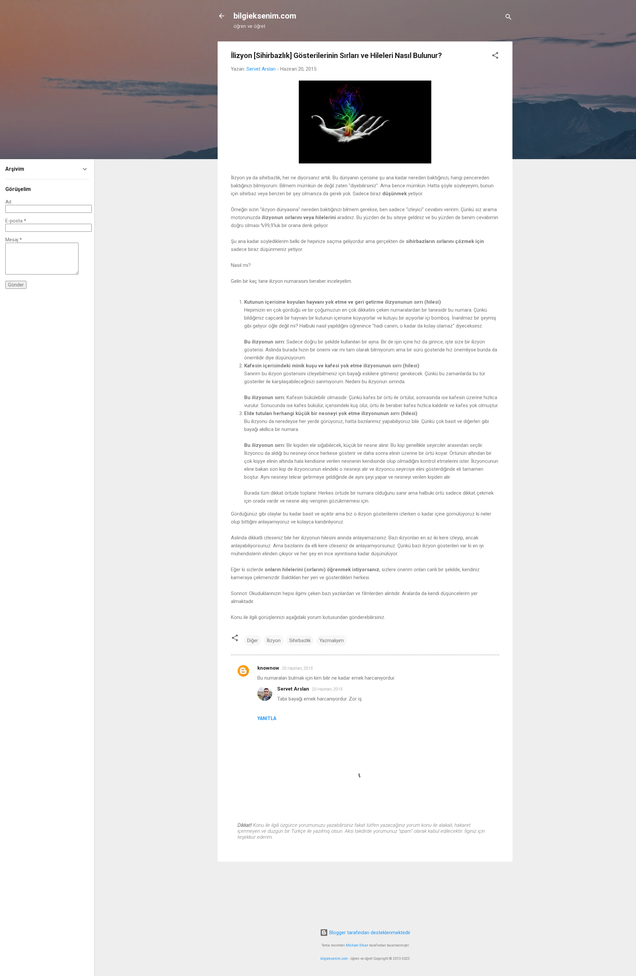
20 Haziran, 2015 (297, 668)
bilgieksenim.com (265, 16)
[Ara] (508, 18)
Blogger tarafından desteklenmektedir (369, 933)
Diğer (252, 640)
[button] (495, 56)
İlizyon (274, 640)
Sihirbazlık (300, 640)
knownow (268, 668)
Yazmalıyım (331, 640)
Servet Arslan (293, 689)
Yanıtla (266, 718)
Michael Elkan (357, 945)
